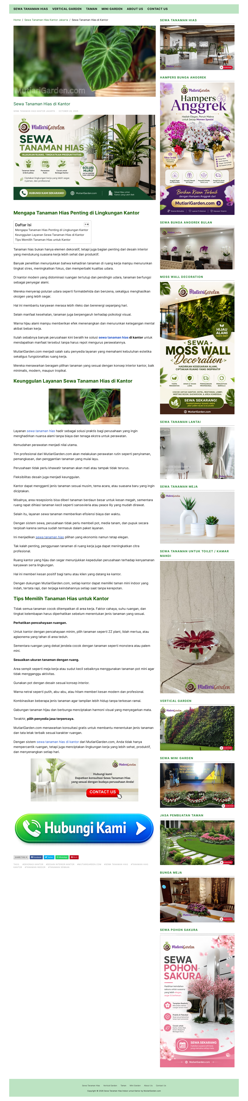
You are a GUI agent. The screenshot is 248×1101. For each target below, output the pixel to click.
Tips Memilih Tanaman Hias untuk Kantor (43, 239)
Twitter (50, 857)
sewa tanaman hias (113, 337)
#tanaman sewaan (58, 867)
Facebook (37, 857)
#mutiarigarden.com (89, 864)
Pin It (75, 857)
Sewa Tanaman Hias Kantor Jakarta (46, 19)
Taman (91, 9)
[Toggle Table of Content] (85, 224)
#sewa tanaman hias (116, 864)
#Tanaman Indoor (35, 867)
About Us (135, 9)
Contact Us (157, 9)
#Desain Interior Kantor (60, 864)
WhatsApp (63, 857)
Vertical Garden (67, 9)
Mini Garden (112, 9)
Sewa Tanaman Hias (30, 9)
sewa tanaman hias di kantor (58, 742)
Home (17, 19)
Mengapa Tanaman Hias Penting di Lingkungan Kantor (51, 230)
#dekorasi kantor (33, 864)
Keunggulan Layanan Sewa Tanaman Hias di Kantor (49, 235)
